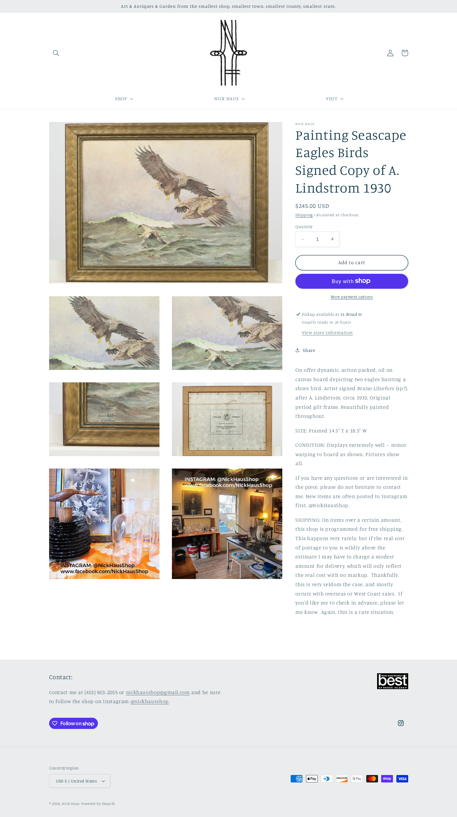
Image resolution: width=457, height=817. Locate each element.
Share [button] (309, 350)
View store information (327, 332)
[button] (56, 53)
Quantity (303, 226)
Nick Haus (71, 803)
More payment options (352, 296)
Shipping (304, 214)
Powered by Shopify (98, 803)
